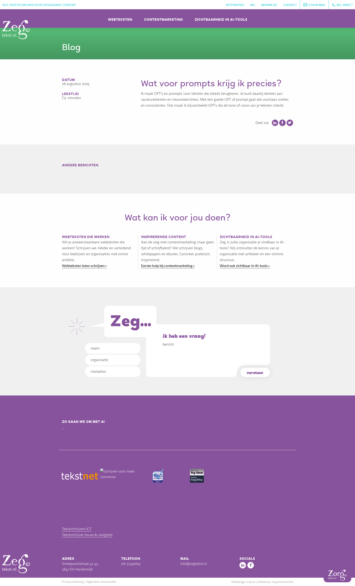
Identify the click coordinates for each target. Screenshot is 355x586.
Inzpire (251, 582)
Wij (252, 5)
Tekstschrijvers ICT (77, 529)
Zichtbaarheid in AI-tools (221, 19)
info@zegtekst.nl (193, 563)
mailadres (98, 371)
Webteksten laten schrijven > (84, 266)
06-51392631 (131, 563)
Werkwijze (269, 5)
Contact (290, 5)
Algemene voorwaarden (101, 582)
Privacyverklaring (72, 582)
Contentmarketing (163, 19)
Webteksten (120, 19)
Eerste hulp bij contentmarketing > (168, 266)
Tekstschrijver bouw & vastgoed (87, 535)
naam (95, 348)
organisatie (99, 360)
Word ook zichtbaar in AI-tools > (245, 266)
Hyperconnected (282, 582)
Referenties (235, 5)
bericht (168, 344)
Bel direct (345, 5)
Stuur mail (317, 5)
